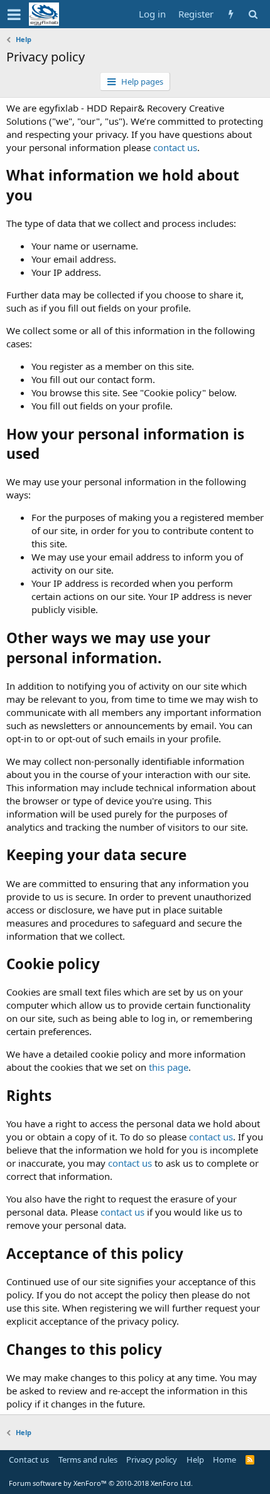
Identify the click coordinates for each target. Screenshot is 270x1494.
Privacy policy (151, 1459)
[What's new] (231, 14)
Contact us (29, 1459)
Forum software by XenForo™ (101, 1483)
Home (224, 1459)
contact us (175, 147)
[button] (14, 14)
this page (168, 1067)
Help (195, 1459)
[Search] (253, 14)
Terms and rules (87, 1459)
